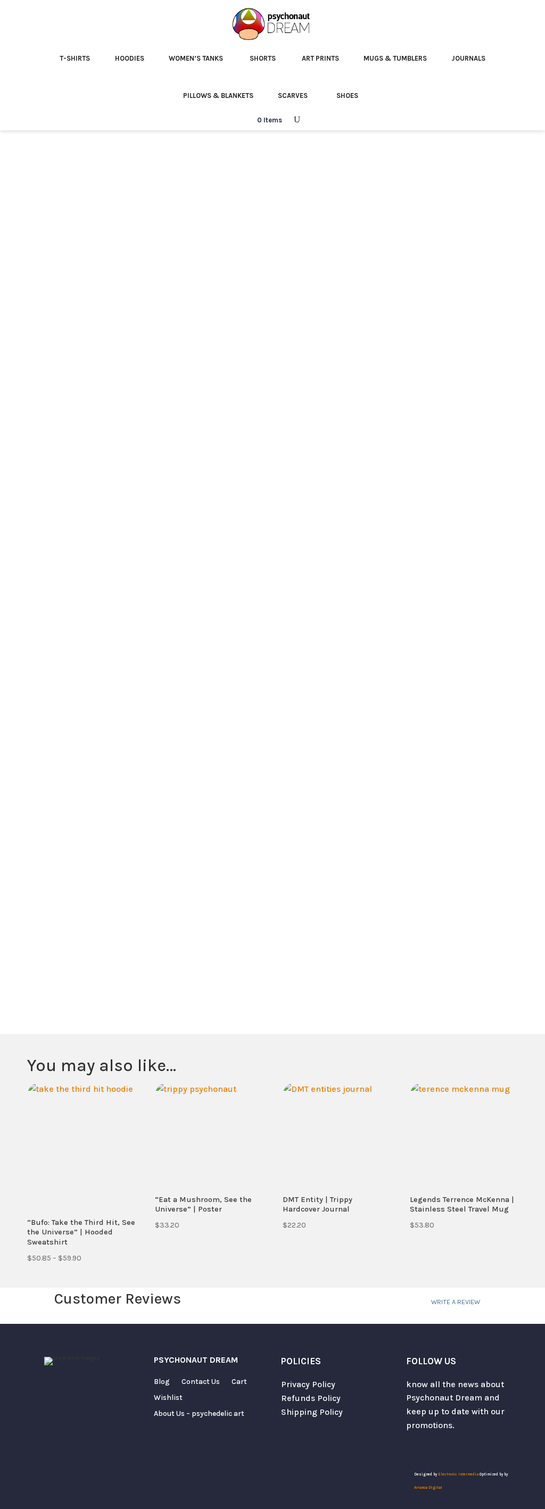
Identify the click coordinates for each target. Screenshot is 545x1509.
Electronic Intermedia (459, 1474)
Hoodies (129, 58)
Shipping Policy (312, 1412)
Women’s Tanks (196, 58)
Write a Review (455, 1302)
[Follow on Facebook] (457, 1447)
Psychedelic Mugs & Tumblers (114, 163)
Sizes (297, 407)
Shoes (347, 96)
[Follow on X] (414, 1447)
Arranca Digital (428, 1488)
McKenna (357, 766)
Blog (162, 1382)
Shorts (263, 58)
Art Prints (320, 58)
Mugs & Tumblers (395, 58)
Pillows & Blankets (218, 96)
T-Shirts (75, 58)
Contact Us (200, 1382)
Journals (468, 58)
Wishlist (168, 1398)
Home (38, 163)
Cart (239, 1382)
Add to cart (402, 522)
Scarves (293, 96)
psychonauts (422, 865)
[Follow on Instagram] (435, 1447)
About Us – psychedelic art (199, 1414)
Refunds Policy (311, 1398)
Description (316, 610)
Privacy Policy (308, 1384)
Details (389, 610)
